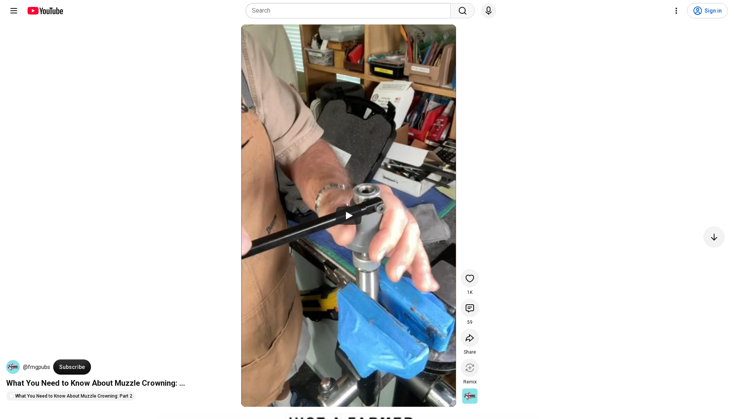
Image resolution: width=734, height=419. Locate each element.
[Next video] (714, 237)
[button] (13, 367)
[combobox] (350, 10)
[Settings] (676, 10)
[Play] (349, 215)
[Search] (462, 10)
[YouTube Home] (44, 10)
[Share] (470, 338)
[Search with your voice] (488, 10)
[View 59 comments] (470, 308)
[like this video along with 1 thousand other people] (470, 278)
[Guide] (13, 10)
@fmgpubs (36, 367)
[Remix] (470, 368)
